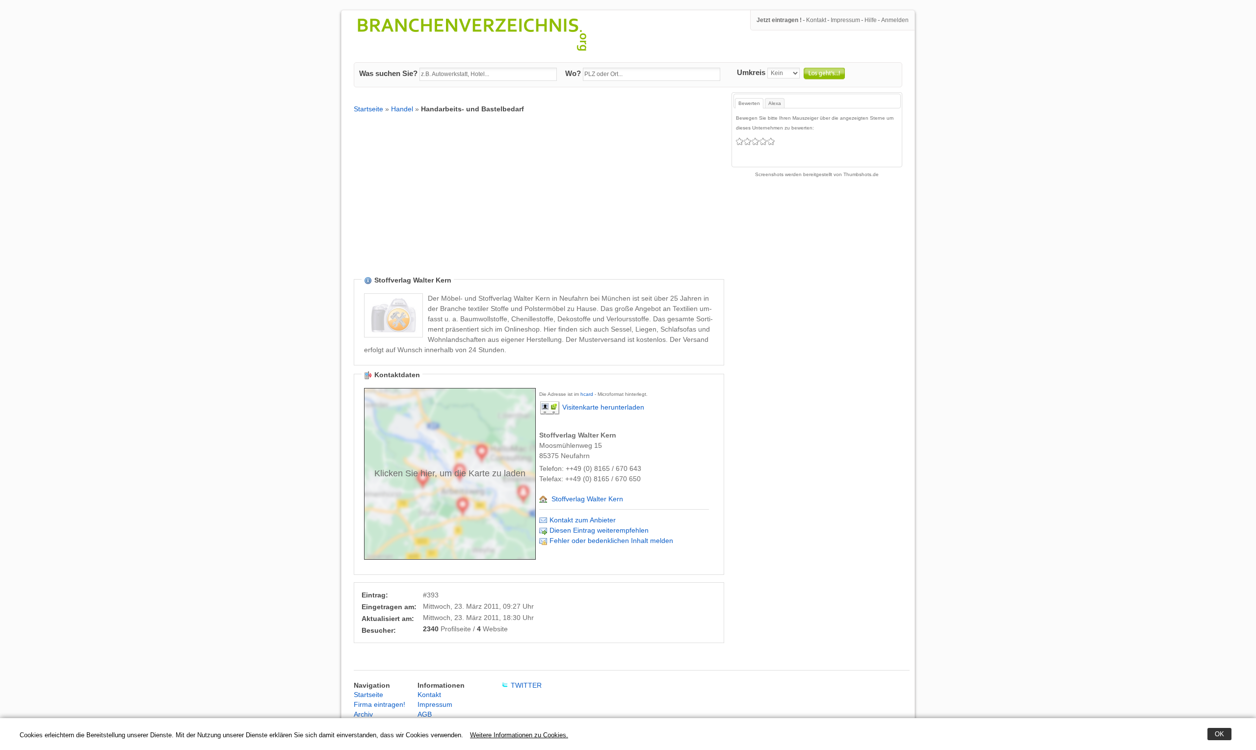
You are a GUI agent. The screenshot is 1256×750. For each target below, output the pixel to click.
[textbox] (488, 74)
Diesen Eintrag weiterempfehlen (599, 530)
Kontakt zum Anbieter (583, 520)
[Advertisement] (539, 202)
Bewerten (749, 103)
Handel (402, 109)
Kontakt (816, 20)
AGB (425, 714)
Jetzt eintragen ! (779, 20)
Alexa (774, 103)
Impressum (845, 20)
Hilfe (870, 20)
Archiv (363, 714)
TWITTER (526, 685)
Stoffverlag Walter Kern (587, 499)
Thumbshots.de (861, 174)
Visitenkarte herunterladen (603, 407)
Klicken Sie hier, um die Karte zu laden (449, 473)
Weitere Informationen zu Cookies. (519, 735)
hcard (586, 394)
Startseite (368, 109)
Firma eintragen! (379, 704)
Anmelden (895, 20)
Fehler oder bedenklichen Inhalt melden (611, 540)
